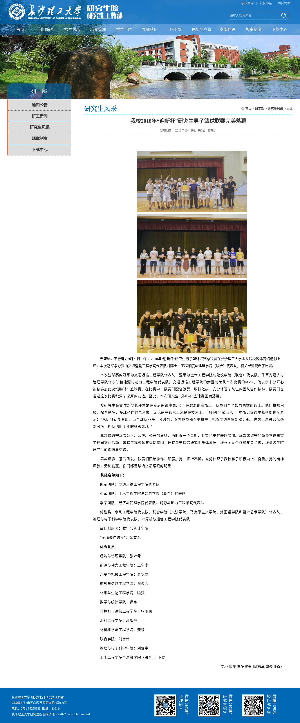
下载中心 (279, 29)
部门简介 (46, 29)
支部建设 (227, 29)
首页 (20, 29)
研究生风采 (40, 127)
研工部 (176, 29)
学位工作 (124, 29)
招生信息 (72, 29)
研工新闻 (40, 116)
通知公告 (40, 105)
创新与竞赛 (201, 29)
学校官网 (247, 3)
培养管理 (98, 29)
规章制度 (253, 29)
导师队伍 (150, 29)
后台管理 (284, 3)
